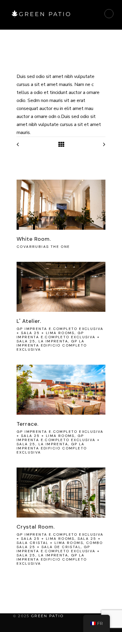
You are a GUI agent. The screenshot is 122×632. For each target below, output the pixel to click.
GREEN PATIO (47, 616)
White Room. (34, 238)
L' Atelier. (29, 321)
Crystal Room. (36, 526)
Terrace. (27, 423)
